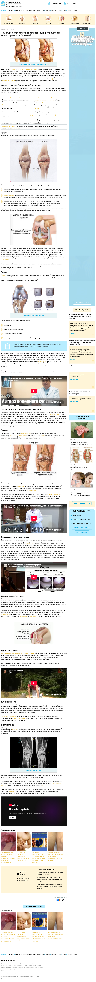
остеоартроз (42, 361)
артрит (14, 69)
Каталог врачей (56, 3)
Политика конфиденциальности (9, 979)
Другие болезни (21, 10)
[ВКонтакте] (58, 900)
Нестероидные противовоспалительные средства (19, 115)
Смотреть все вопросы (82, 528)
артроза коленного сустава (27, 69)
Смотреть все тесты (82, 302)
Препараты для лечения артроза (45, 97)
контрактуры (28, 544)
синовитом (23, 616)
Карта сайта (10, 974)
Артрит (3, 10)
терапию (11, 791)
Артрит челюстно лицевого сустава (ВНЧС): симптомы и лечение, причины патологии (80, 494)
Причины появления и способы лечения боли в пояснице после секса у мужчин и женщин (49, 886)
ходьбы (42, 435)
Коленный (35, 23)
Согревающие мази (8, 126)
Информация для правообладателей (29, 976)
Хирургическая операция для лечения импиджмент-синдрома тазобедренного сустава (49, 879)
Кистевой (22, 23)
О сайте (3, 974)
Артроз (9, 10)
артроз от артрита (55, 414)
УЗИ (13, 730)
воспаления (15, 128)
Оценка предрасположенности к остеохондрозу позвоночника (82, 40)
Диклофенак (59, 115)
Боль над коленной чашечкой (82, 523)
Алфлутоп (52, 100)
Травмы (64, 10)
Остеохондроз (56, 10)
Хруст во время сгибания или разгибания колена (17, 653)
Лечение (48, 10)
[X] (63, 900)
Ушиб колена (77, 515)
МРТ (17, 730)
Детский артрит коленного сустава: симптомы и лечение (80, 468)
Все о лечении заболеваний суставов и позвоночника (14, 5)
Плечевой (61, 23)
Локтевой (48, 23)
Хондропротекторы (40, 100)
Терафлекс (44, 102)
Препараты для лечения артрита (13, 97)
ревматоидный (9, 195)
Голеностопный (8, 23)
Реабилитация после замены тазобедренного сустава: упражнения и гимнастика (81, 368)
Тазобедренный (74, 23)
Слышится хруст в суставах (81, 519)
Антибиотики (6, 105)
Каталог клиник (71, 3)
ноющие (21, 487)
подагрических (36, 209)
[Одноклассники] (60, 900)
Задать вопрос (81, 532)
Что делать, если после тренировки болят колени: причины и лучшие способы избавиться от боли (82, 342)
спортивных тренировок (18, 435)
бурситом (33, 616)
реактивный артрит (8, 81)
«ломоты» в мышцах (54, 495)
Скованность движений (9, 716)
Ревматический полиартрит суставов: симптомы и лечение (81, 443)
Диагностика (72, 10)
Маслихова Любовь (21, 875)
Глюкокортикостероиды (10, 120)
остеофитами (5, 614)
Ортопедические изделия (36, 10)
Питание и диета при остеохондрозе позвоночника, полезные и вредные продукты (80, 316)
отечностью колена (19, 718)
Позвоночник (87, 23)
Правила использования (22, 974)
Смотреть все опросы (82, 503)
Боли (13, 10)
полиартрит (5, 260)
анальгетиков (31, 490)
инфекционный (55, 79)
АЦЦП (44, 785)
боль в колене (26, 433)
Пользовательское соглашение (9, 976)
